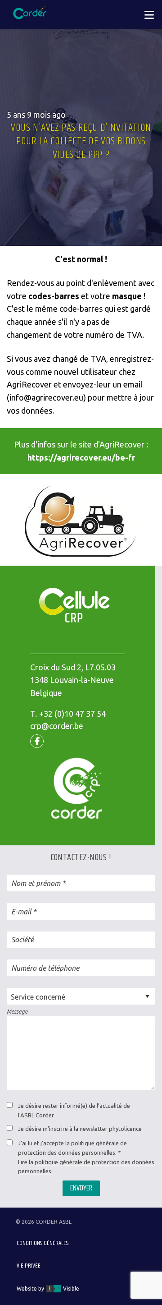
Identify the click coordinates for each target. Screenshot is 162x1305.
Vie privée (28, 1266)
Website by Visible (48, 1288)
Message (17, 1011)
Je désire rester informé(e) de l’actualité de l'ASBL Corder (74, 1110)
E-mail (21, 912)
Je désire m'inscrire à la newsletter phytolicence (80, 1128)
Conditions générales (42, 1243)
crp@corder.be (56, 725)
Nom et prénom (35, 883)
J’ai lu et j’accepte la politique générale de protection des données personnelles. (72, 1148)
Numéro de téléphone (45, 968)
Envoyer (81, 1188)
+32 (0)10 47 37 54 (72, 713)
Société (22, 940)
